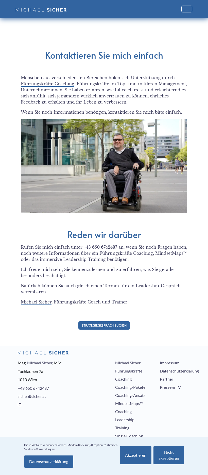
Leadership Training (84, 259)
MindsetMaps (169, 253)
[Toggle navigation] (186, 9)
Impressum (169, 362)
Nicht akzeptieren (169, 455)
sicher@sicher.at (32, 396)
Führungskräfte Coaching (47, 83)
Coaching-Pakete (130, 387)
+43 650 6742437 (33, 388)
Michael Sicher (36, 301)
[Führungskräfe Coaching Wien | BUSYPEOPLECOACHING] (43, 9)
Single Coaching (129, 435)
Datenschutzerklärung (179, 370)
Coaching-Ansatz (130, 395)
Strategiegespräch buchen (104, 325)
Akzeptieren (135, 455)
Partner (166, 379)
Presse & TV (170, 387)
